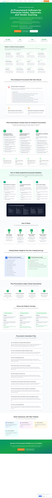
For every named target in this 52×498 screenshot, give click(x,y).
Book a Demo (46, 1)
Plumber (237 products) (10, 268)
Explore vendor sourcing (30, 449)
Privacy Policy (40, 494)
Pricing (29, 1)
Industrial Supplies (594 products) (11, 265)
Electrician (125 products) (10, 273)
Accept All (40, 496)
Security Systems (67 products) (11, 275)
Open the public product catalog (32, 268)
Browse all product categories (43, 49)
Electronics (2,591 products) (10, 261)
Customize (44, 496)
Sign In (42, 1)
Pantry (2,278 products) (10, 262)
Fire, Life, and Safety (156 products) (11, 272)
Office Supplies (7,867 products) (11, 260)
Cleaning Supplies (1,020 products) (11, 264)
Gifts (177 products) (9, 269)
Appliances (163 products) (10, 271)
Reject (46, 496)
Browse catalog (33, 31)
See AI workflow (25, 31)
